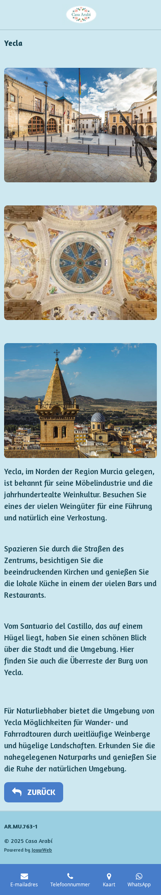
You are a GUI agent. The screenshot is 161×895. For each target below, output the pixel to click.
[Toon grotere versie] (80, 125)
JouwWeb (42, 850)
